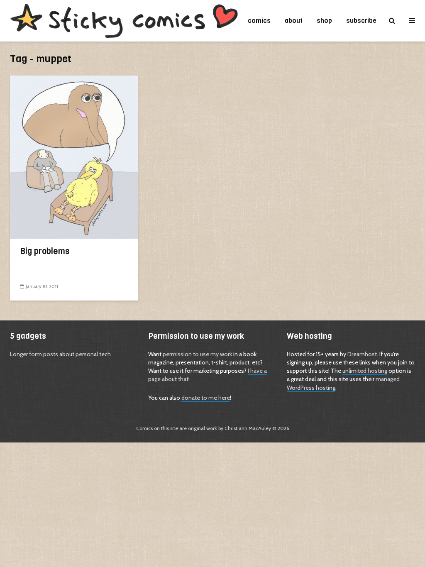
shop (324, 20)
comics (259, 20)
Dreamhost (362, 354)
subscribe (361, 20)
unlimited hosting (364, 370)
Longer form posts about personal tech (60, 354)
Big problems (44, 251)
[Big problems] (74, 157)
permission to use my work (197, 354)
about (294, 20)
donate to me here (205, 397)
